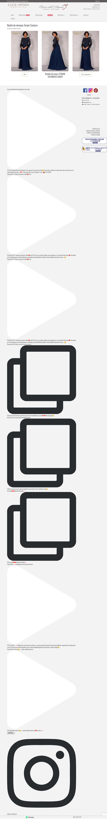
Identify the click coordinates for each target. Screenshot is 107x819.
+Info (24, 74)
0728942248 (77, 817)
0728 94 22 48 (86, 100)
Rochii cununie (39, 15)
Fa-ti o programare (86, 74)
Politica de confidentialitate (93, 133)
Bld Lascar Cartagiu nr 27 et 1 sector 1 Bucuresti (91, 9)
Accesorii (85, 15)
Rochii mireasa (24, 15)
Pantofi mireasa (73, 15)
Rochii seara (61, 15)
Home (12, 15)
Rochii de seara (96, 129)
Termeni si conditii (95, 135)
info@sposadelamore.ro (96, 7)
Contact (13, 19)
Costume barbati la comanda (93, 131)
